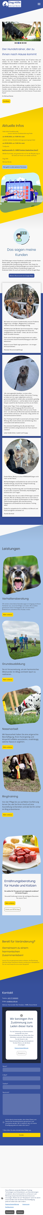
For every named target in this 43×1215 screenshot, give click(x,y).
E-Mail (5, 1075)
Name (5, 1066)
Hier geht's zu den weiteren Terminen (14, 167)
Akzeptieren (21, 1053)
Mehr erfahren (7, 615)
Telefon (5, 1084)
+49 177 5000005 (12, 998)
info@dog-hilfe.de (12, 1001)
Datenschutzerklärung (21, 1048)
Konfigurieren (9, 1207)
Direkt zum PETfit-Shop (12, 909)
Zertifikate (6, 101)
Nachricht (6, 1092)
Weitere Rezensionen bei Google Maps (21, 276)
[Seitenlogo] (11, 4)
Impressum (25, 1204)
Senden (21, 1135)
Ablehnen (20, 1212)
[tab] (15, 43)
